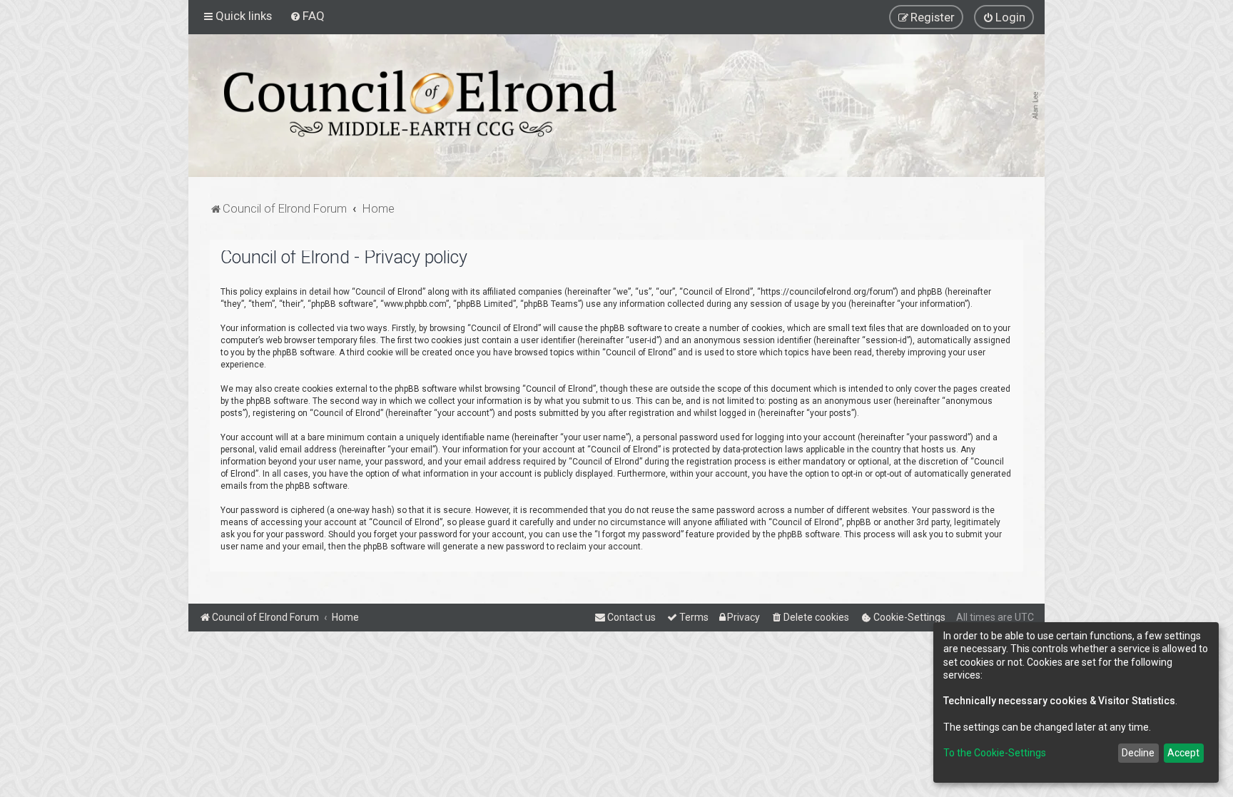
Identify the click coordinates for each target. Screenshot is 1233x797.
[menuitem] (307, 15)
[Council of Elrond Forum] (420, 103)
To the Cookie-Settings (994, 752)
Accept (1183, 752)
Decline (1138, 752)
